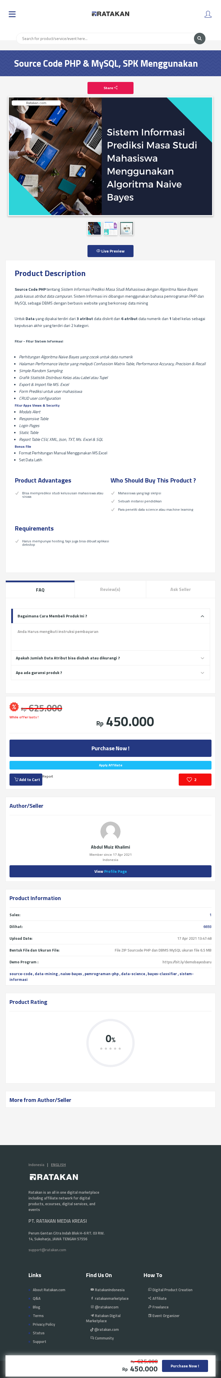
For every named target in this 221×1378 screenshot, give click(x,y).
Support (39, 1341)
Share (109, 88)
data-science (133, 974)
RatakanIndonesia (109, 1290)
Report (47, 776)
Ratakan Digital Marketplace (103, 1318)
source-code (20, 974)
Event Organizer (166, 1315)
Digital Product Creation (172, 1290)
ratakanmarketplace (111, 1298)
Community (104, 1338)
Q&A (37, 1298)
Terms (38, 1315)
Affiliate (159, 1298)
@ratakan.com (106, 1329)
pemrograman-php (102, 974)
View (110, 871)
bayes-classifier (162, 974)
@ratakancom (106, 1307)
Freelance (160, 1307)
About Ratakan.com (49, 1290)
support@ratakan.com (47, 1250)
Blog (36, 1307)
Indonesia (36, 1165)
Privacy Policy (44, 1324)
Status (39, 1333)
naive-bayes (71, 974)
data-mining (46, 974)
